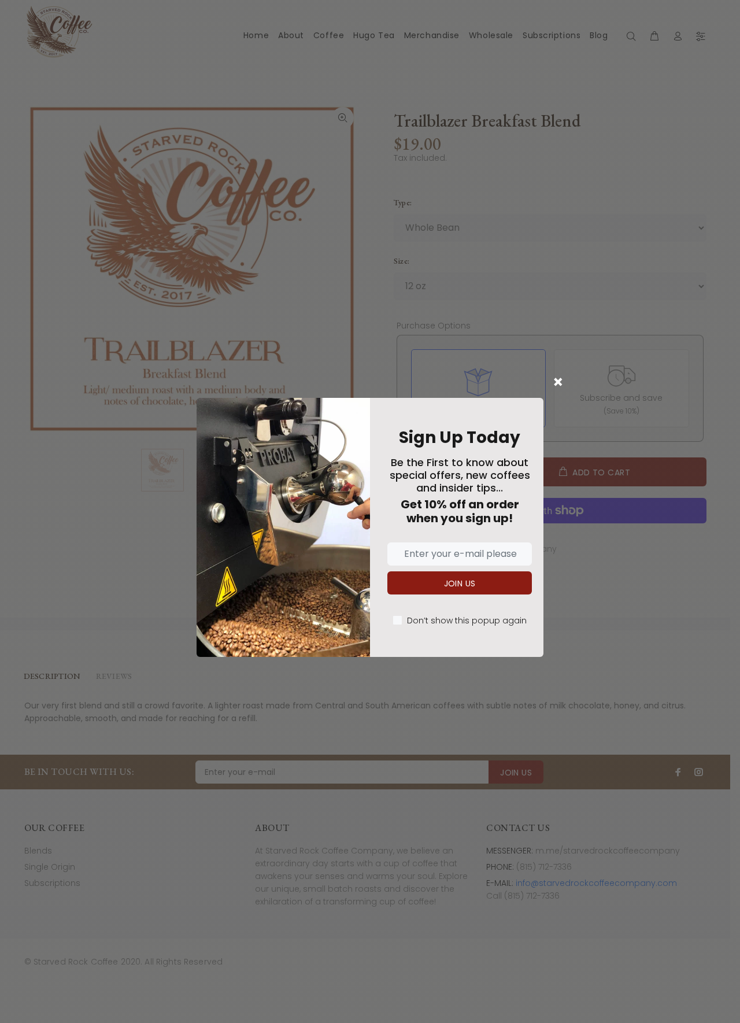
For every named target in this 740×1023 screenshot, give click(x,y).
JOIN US (460, 583)
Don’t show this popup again (467, 620)
